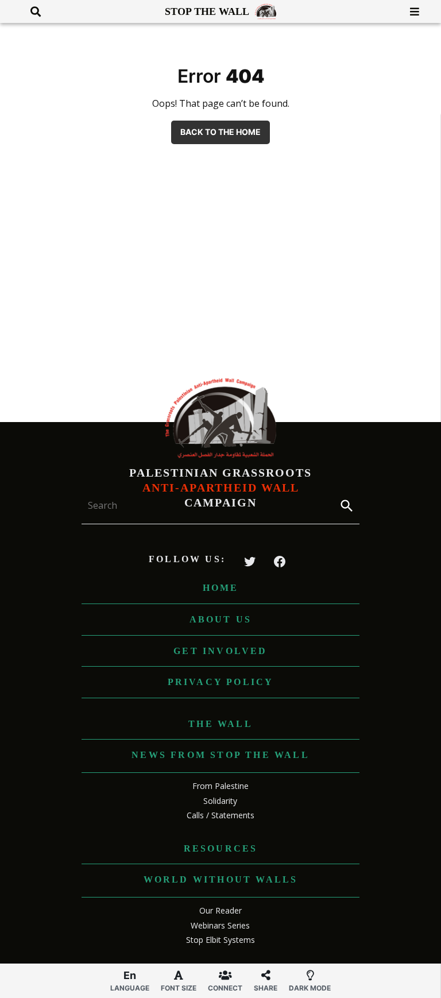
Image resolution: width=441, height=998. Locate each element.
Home (221, 588)
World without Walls (221, 879)
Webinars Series (220, 925)
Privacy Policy (221, 682)
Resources (221, 848)
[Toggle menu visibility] (410, 11)
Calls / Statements (220, 815)
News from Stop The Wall (220, 755)
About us (220, 619)
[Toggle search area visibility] (31, 11)
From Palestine (220, 785)
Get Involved (220, 651)
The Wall (220, 724)
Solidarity (220, 800)
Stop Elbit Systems (220, 939)
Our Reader (220, 910)
